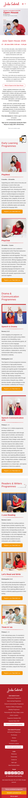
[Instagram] (9, 772)
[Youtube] (18, 772)
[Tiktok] (12, 772)
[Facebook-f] (6, 772)
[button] (22, 4)
